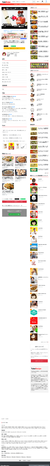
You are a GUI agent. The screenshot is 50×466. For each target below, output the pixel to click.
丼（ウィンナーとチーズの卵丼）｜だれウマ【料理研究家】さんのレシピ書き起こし (43, 21)
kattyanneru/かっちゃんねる (42, 89)
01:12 (10, 114)
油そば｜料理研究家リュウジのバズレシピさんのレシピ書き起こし (43, 36)
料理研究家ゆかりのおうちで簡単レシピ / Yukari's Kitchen (42, 84)
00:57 (13, 107)
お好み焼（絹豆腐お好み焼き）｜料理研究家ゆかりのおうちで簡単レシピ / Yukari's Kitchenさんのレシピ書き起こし (8, 178)
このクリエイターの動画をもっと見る (14, 201)
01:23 (10, 119)
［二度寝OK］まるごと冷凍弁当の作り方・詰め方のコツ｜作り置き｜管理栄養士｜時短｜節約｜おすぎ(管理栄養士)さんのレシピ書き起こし (8, 165)
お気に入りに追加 (15, 48)
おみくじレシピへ (39, 360)
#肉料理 (5, 30)
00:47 (11, 102)
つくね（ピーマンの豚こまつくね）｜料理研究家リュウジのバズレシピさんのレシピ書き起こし (7, 191)
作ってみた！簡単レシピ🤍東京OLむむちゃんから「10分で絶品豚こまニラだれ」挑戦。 (43, 146)
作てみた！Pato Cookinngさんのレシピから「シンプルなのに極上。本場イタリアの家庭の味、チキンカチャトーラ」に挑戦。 (43, 137)
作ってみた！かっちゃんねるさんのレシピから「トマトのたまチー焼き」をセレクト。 (43, 151)
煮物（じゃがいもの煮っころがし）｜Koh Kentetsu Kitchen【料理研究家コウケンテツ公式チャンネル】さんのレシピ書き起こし (43, 26)
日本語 (24, 460)
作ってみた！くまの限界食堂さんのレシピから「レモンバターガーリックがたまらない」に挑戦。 (43, 164)
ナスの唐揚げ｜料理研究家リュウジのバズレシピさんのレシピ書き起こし (43, 51)
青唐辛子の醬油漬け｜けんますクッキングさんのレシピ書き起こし (43, 46)
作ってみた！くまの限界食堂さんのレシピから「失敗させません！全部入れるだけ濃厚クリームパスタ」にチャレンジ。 (43, 128)
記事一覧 (46, 173)
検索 (34, 1)
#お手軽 (10, 31)
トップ (3, 418)
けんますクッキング (40, 99)
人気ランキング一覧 (44, 342)
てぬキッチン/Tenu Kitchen (13, 52)
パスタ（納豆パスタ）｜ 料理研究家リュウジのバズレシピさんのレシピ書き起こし (43, 16)
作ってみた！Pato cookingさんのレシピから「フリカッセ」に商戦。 (43, 133)
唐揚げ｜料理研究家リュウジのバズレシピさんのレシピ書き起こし (43, 11)
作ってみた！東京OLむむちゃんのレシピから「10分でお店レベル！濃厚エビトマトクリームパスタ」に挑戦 (43, 160)
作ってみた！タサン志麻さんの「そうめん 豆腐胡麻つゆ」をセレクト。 (43, 142)
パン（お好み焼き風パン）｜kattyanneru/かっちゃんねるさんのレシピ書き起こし (20, 165)
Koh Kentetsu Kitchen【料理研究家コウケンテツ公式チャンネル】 (42, 79)
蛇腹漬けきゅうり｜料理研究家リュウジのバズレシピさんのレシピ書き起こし (43, 56)
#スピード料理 (9, 30)
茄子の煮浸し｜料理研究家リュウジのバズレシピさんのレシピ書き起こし (43, 41)
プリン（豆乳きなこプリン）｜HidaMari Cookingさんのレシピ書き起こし (20, 178)
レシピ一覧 (46, 60)
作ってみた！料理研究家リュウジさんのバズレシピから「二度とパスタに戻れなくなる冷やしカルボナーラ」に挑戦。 (43, 155)
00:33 (14, 96)
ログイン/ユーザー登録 (14, 214)
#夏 (8, 31)
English (29, 460)
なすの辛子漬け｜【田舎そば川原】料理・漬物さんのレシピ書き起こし (43, 31)
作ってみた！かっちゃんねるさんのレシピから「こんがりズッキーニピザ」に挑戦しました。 (43, 169)
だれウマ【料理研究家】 (41, 94)
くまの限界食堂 (39, 104)
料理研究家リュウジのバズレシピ (42, 74)
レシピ (7, 418)
